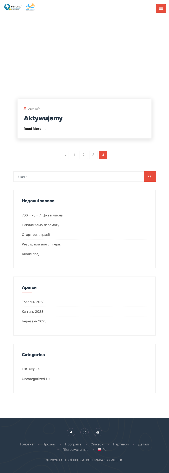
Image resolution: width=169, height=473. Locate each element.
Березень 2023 (34, 321)
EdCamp (28, 369)
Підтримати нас (75, 449)
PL (104, 449)
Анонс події (31, 254)
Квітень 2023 (32, 311)
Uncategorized (33, 379)
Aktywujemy (43, 118)
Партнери (121, 444)
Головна (26, 444)
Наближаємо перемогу (40, 225)
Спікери (97, 444)
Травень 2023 (33, 302)
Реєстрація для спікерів (41, 244)
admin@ (34, 108)
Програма (73, 444)
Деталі (143, 444)
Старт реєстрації (36, 234)
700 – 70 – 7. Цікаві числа (42, 215)
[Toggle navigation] (161, 8)
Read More (33, 129)
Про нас (49, 444)
